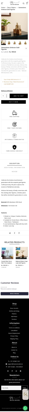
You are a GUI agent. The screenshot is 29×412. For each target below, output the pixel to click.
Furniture (14, 319)
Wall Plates (14, 316)
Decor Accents (14, 308)
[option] (14, 26)
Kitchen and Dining (14, 311)
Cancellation (14, 330)
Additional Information (14, 167)
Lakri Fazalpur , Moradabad (15, 367)
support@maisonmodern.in (15, 364)
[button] (14, 293)
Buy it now (13, 102)
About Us (14, 347)
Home (3, 7)
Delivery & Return (7, 91)
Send (24, 388)
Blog (14, 353)
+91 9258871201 (15, 361)
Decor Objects (11, 7)
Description (14, 163)
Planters (14, 314)
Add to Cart (19, 96)
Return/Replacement (14, 333)
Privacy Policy (14, 336)
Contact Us (14, 350)
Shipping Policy (14, 339)
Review (14, 171)
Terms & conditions (14, 328)
